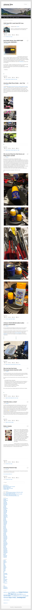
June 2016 (5, 532)
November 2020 (5, 508)
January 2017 (5, 530)
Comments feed (6, 587)
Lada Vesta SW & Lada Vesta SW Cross (13, 23)
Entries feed (5, 586)
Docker (4, 564)
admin (4, 493)
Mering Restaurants (6, 485)
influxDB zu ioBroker (6, 489)
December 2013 (5, 543)
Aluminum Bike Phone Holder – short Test (14, 83)
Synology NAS (5, 579)
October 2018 (5, 516)
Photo (13, 595)
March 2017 (5, 528)
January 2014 (5, 542)
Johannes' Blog (8, 4)
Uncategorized (21, 597)
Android (5, 560)
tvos (16, 597)
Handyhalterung (21, 61)
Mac (4, 571)
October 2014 (5, 538)
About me (7, 17)
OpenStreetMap (5, 574)
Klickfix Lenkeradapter (18, 332)
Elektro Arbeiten (8, 426)
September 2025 (6, 498)
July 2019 (5, 513)
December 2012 (5, 550)
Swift (4, 578)
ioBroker (7, 594)
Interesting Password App (10, 467)
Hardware (9, 79)
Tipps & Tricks (15, 364)
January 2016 (5, 537)
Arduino (5, 562)
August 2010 (5, 557)
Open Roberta (5, 573)
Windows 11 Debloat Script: (7, 487)
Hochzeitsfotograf (6, 494)
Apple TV (5, 561)
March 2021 (5, 507)
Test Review (7, 36)
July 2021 (5, 505)
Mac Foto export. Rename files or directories (9, 486)
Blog (4, 563)
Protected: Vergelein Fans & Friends (8, 488)
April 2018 (5, 519)
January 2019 (5, 514)
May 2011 (5, 554)
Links (10, 17)
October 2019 (5, 511)
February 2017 (5, 529)
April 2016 (5, 534)
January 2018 (5, 522)
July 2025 (5, 499)
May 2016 (5, 533)
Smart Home (5, 577)
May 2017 (5, 526)
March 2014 (5, 541)
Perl (11, 595)
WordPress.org (5, 588)
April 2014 (5, 540)
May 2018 (5, 518)
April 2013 (5, 546)
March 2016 (5, 535)
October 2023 (5, 502)
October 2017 (5, 523)
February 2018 (5, 521)
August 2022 (5, 503)
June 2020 (5, 509)
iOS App (10, 594)
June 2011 (5, 553)
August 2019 (5, 512)
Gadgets (7, 79)
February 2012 (5, 552)
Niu (22, 594)
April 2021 (5, 506)
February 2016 (5, 536)
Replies (12, 422)
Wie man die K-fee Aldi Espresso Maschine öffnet (12, 495)
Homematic (5, 567)
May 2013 (5, 545)
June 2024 (5, 501)
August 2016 (5, 531)
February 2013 (5, 548)
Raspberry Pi (5, 576)
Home (4, 17)
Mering (13, 17)
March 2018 (5, 520)
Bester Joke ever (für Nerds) (12, 494)
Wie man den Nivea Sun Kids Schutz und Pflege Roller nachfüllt (14, 492)
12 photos (17, 26)
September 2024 (6, 500)
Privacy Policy (17, 17)
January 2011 (5, 556)
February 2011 (5, 555)
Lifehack (9, 364)
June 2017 (5, 525)
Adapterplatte (5, 333)
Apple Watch (9, 592)
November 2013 (5, 544)
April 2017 (5, 527)
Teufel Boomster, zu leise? (10, 402)
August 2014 (5, 539)
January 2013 (5, 549)
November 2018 (5, 515)
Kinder (4, 569)
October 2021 (5, 504)
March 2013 (5, 547)
